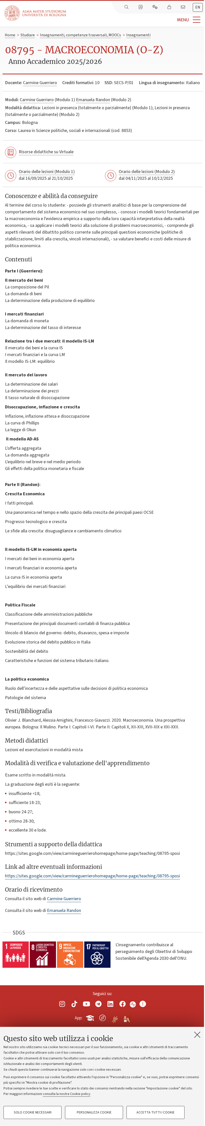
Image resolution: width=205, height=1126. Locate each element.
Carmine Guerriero (40, 83)
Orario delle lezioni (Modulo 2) (147, 172)
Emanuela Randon (93, 100)
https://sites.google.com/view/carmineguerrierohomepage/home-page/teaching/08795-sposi (92, 876)
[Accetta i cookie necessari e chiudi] (197, 1035)
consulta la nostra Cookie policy (66, 1093)
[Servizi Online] (155, 7)
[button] (135, 20)
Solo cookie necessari (33, 1112)
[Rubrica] (141, 7)
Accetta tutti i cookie (155, 1112)
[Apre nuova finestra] (62, 1004)
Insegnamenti (138, 35)
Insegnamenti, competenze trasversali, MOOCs (80, 35)
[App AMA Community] (126, 1017)
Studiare (27, 35)
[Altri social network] (142, 1004)
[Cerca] (127, 7)
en (197, 7)
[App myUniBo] (90, 1017)
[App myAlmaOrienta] (102, 1017)
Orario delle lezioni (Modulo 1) (47, 172)
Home (10, 35)
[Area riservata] (169, 7)
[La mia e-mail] (183, 7)
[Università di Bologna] (35, 13)
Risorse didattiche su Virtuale (46, 152)
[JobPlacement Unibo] (114, 1016)
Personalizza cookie (94, 1112)
